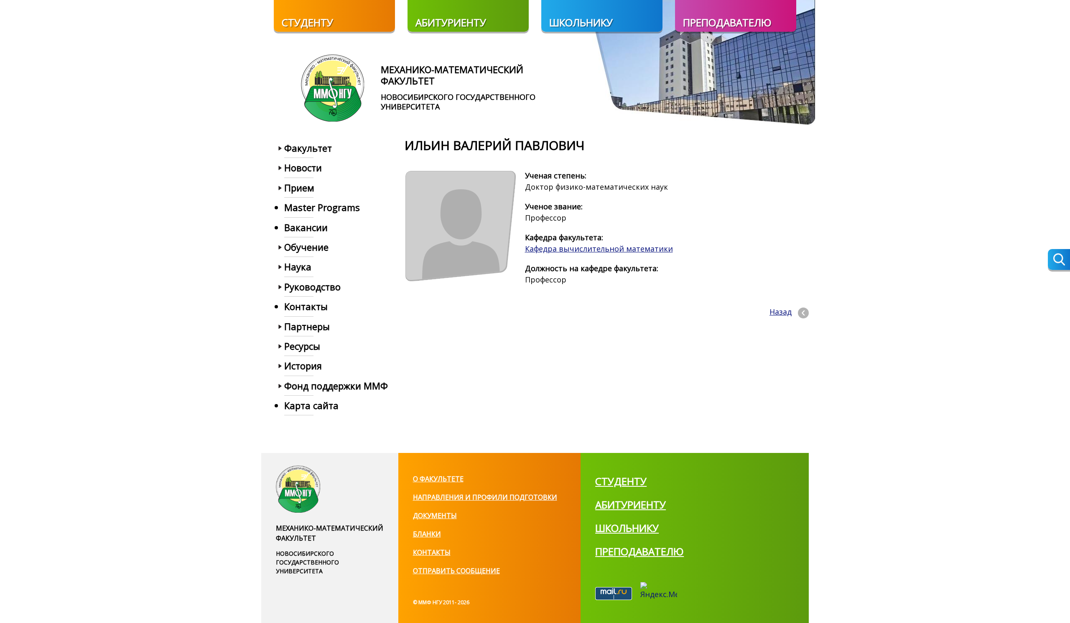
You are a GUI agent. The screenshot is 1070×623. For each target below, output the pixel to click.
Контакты (432, 552)
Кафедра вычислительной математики (599, 249)
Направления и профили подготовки (485, 497)
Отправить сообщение (456, 570)
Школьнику (581, 22)
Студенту (307, 22)
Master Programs (322, 207)
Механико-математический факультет (452, 74)
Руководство (312, 286)
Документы (435, 515)
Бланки (427, 534)
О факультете (438, 478)
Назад (780, 312)
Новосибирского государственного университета (458, 102)
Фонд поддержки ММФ (336, 385)
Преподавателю (727, 22)
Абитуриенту (450, 22)
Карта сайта (311, 405)
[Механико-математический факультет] (332, 87)
